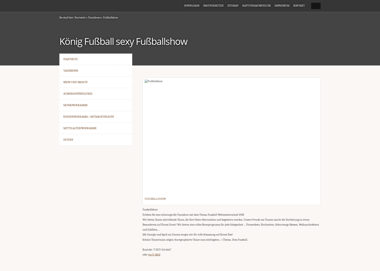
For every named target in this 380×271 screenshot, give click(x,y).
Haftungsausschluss (256, 5)
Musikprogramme (75, 105)
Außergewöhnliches (77, 93)
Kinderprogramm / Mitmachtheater (88, 116)
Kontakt (299, 5)
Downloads (191, 5)
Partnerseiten (213, 5)
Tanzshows (94, 17)
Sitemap (233, 5)
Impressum (282, 5)
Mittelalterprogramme (80, 128)
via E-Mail (154, 254)
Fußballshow (110, 17)
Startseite (80, 17)
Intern (68, 139)
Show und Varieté (75, 82)
